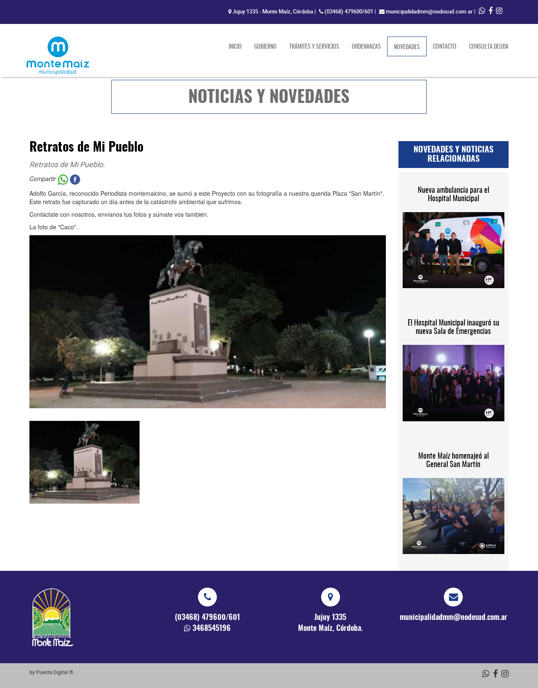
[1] (84, 462)
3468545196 (212, 629)
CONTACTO (444, 47)
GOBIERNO (265, 47)
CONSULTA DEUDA (489, 47)
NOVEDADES (410, 47)
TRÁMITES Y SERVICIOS (314, 47)
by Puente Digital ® (51, 672)
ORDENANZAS (366, 47)
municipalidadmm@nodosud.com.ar (429, 11)
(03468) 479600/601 (348, 11)
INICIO (235, 47)
